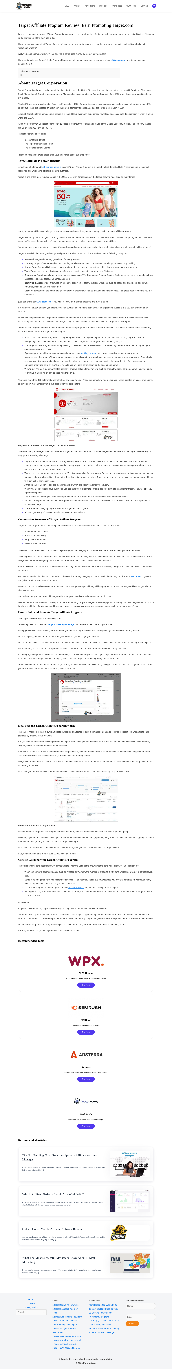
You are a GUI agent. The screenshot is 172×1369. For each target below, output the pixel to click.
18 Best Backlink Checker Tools (103, 1309)
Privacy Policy (31, 1307)
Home (31, 1299)
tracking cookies (88, 353)
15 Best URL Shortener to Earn (66, 1336)
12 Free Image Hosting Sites (65, 1324)
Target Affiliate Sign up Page (61, 624)
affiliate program (118, 60)
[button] (154, 6)
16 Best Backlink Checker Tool (66, 1340)
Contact (31, 1303)
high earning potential (51, 167)
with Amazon (137, 576)
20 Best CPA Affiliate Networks (66, 1348)
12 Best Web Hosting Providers (67, 1317)
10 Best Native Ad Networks (65, 1305)
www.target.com (44, 302)
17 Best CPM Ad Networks (64, 1344)
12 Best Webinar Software (64, 1321)
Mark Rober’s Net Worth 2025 (103, 1305)
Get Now (86, 985)
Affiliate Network (76, 887)
